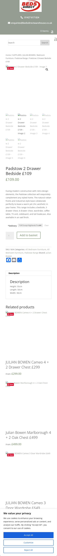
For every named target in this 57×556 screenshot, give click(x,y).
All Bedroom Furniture (35, 249)
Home (8, 55)
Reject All (28, 550)
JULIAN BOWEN (29, 55)
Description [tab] (14, 273)
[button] (46, 69)
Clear (47, 225)
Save (11, 68)
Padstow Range (21, 58)
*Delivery (12, 225)
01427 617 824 (31, 17)
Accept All (28, 535)
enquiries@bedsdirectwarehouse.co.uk (31, 22)
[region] (28, 532)
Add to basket (28, 235)
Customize (28, 542)
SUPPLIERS (16, 55)
